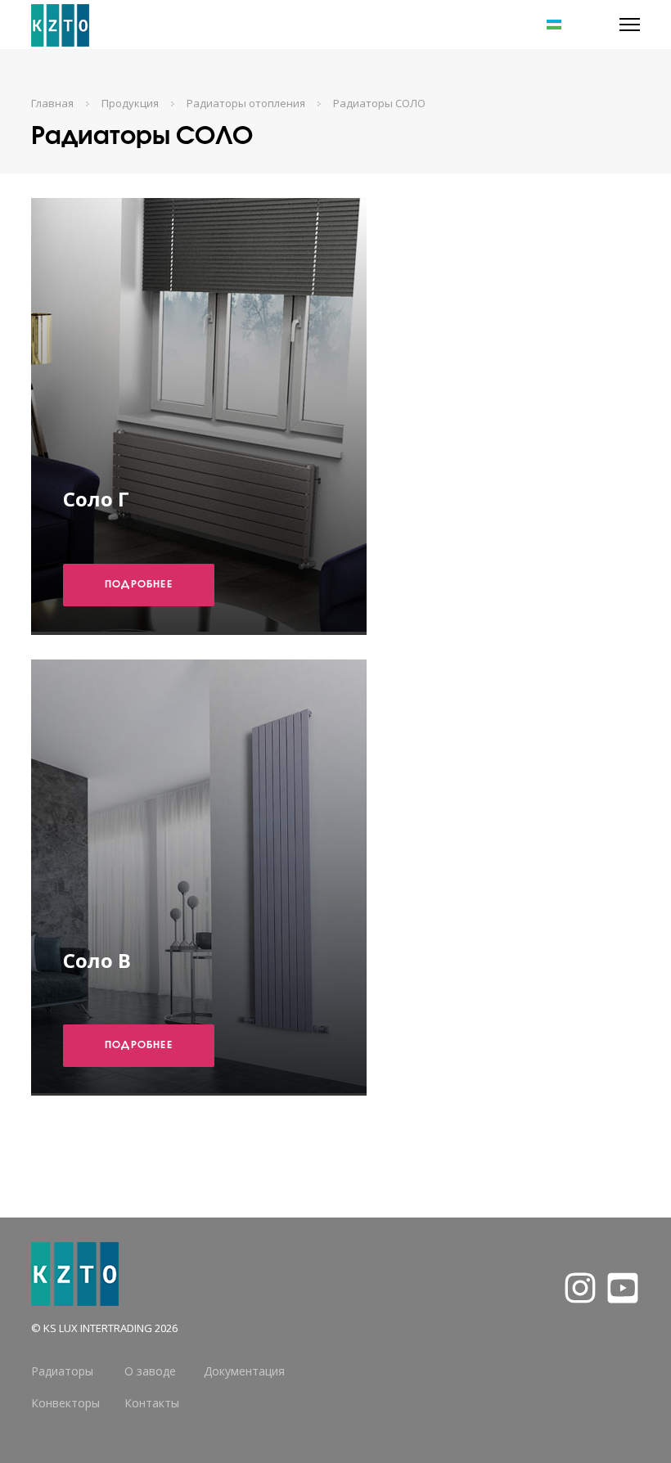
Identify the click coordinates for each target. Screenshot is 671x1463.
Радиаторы (62, 1371)
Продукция (130, 103)
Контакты (151, 1403)
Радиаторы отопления (246, 103)
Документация (244, 1371)
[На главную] (60, 24)
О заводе (150, 1371)
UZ (531, 24)
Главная (52, 103)
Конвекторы (65, 1403)
